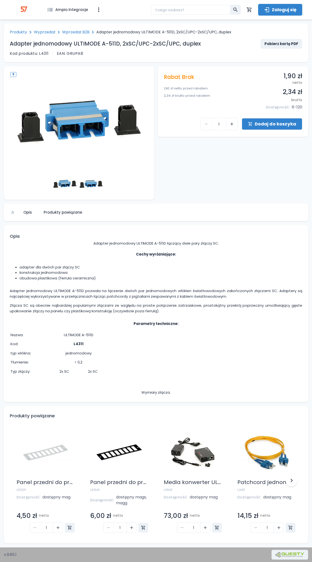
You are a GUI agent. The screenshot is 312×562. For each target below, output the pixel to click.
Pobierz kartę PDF (281, 43)
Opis (27, 212)
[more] (99, 10)
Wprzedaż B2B (75, 32)
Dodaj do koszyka (275, 124)
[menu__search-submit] (235, 10)
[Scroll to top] (13, 212)
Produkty (18, 32)
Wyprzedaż (44, 32)
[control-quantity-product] (206, 124)
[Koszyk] (249, 10)
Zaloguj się (284, 10)
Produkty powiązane (63, 212)
